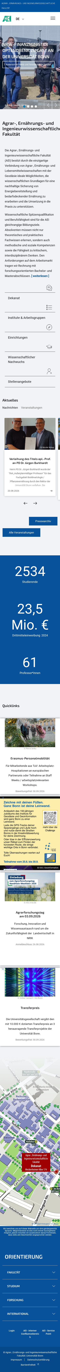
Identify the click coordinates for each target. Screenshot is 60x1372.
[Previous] (48, 105)
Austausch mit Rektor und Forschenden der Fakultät (28, 64)
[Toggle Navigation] (53, 18)
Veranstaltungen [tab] (31, 407)
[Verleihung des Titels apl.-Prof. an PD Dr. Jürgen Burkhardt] (51, 491)
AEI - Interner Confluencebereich (30, 1333)
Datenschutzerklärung (38, 1359)
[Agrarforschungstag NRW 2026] (30, 918)
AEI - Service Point (48, 1332)
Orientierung (24, 1256)
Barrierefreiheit (28, 1365)
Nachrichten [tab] (10, 407)
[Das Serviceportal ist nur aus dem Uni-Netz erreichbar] (30, 756)
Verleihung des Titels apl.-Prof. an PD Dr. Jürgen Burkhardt (30, 461)
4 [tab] (36, 106)
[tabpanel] (30, 67)
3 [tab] (32, 106)
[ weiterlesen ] (40, 276)
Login (12, 1330)
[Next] (56, 105)
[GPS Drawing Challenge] (30, 833)
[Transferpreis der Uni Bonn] (30, 1007)
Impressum (16, 1359)
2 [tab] (28, 106)
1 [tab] (24, 106)
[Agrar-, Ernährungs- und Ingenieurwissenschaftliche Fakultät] (6, 18)
